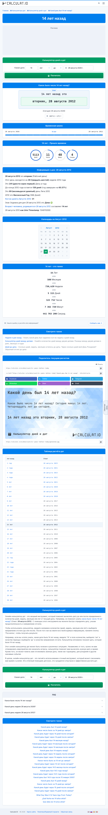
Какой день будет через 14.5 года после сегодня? (54, 774)
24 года (10, 572)
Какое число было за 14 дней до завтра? (54, 730)
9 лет (9, 501)
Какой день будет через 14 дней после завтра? (54, 737)
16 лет (10, 534)
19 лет (10, 548)
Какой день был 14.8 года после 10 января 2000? (54, 777)
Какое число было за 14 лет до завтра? (54, 761)
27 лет (10, 586)
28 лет (10, 591)
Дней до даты (11, 347)
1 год (9, 463)
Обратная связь (106, 407)
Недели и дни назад (13, 338)
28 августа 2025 (50, 463)
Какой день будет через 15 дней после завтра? (54, 791)
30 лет (10, 600)
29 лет (10, 595)
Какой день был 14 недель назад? (54, 750)
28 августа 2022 (50, 477)
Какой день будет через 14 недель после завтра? (54, 757)
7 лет (9, 492)
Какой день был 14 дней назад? (54, 727)
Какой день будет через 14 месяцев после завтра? (54, 747)
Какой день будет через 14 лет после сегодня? (54, 764)
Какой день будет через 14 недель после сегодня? (54, 754)
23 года (10, 567)
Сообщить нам (95, 323)
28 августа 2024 (50, 468)
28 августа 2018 (50, 496)
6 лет (9, 487)
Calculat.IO (14, 812)
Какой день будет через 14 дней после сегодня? (54, 734)
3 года (10, 473)
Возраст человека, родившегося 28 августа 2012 (28, 206)
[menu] (103, 3)
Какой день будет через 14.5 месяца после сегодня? (54, 767)
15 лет (10, 529)
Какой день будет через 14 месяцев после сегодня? (54, 744)
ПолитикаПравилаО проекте (48, 812)
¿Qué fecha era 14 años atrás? (54, 798)
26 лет (10, 581)
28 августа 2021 (50, 482)
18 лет (10, 543)
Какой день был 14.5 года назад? (54, 771)
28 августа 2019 (50, 492)
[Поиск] (99, 3)
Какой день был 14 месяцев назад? (54, 740)
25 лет (10, 576)
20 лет (10, 553)
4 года (10, 477)
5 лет (9, 482)
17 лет (10, 539)
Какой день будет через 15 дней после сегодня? (54, 787)
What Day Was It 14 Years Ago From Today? (54, 795)
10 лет (10, 506)
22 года (10, 562)
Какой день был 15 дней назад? (54, 781)
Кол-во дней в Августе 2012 (18, 199)
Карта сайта (31, 812)
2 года (10, 468)
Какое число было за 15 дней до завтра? (54, 784)
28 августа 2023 (50, 473)
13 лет (10, 520)
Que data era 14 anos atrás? (54, 802)
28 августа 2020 (50, 487)
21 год (10, 558)
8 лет (9, 496)
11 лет (10, 510)
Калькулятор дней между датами (19, 341)
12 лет (10, 515)
